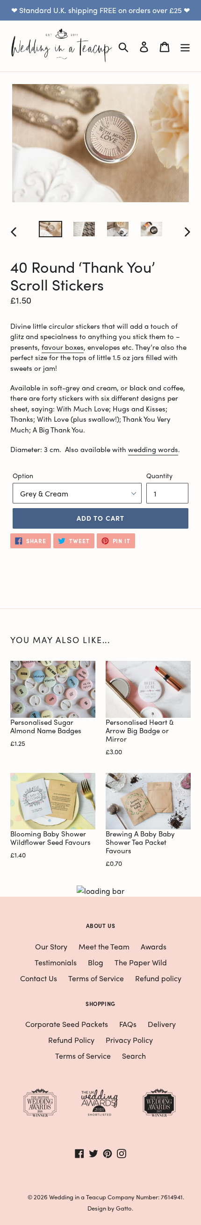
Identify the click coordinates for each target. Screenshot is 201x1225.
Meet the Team (104, 946)
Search (134, 1055)
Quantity (159, 475)
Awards (153, 946)
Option (23, 475)
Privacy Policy (129, 1039)
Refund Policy (71, 1039)
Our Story (51, 946)
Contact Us (38, 978)
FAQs (127, 1024)
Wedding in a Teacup (77, 1196)
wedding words (153, 449)
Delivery (162, 1024)
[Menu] (185, 46)
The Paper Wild (141, 962)
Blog (95, 962)
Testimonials (56, 962)
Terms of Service (96, 978)
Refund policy (158, 978)
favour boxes (63, 347)
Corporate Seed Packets (66, 1024)
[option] (50, 231)
